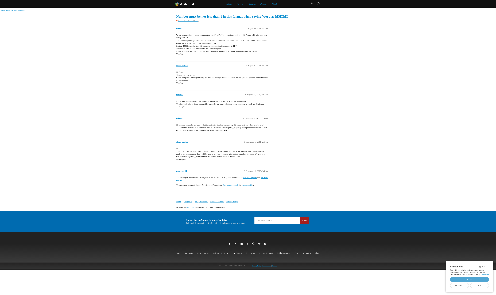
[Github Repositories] (260, 243)
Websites (264, 4)
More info (485, 274)
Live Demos (237, 253)
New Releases (203, 253)
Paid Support (267, 253)
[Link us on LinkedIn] (242, 243)
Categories (188, 202)
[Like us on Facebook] (230, 243)
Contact (274, 266)
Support (252, 4)
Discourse (190, 207)
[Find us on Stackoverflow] (248, 243)
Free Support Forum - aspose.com (15, 10)
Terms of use (266, 266)
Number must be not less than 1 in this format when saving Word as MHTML (232, 16)
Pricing (216, 253)
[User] (312, 4)
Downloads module (231, 185)
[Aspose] (185, 4)
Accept (469, 279)
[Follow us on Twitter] (236, 243)
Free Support (251, 253)
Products (228, 4)
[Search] (318, 4)
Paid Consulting (284, 253)
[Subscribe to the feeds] (266, 243)
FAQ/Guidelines (201, 202)
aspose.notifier (247, 185)
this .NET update (250, 178)
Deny (480, 285)
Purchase (241, 4)
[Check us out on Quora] (254, 243)
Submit (304, 220)
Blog (297, 253)
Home (178, 202)
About (274, 4)
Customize (459, 285)
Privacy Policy (232, 202)
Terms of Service (217, 202)
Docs (226, 253)
